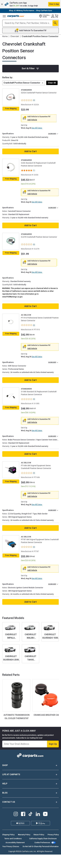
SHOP (5, 765)
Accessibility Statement (15, 843)
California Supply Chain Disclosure (43, 839)
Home (5, 36)
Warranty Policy (24, 835)
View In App (54, 4)
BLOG (5, 793)
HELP (4, 783)
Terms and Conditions (13, 839)
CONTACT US (8, 802)
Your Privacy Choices (10, 846)
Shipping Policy (8, 835)
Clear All (52, 83)
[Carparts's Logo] (15, 16)
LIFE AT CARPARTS (11, 774)
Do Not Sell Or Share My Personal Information (41, 846)
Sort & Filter (28, 68)
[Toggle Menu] (4, 16)
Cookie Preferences (42, 843)
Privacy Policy (53, 835)
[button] (30, 4)
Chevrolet (14, 36)
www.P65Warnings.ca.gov (12, 297)
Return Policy (39, 835)
